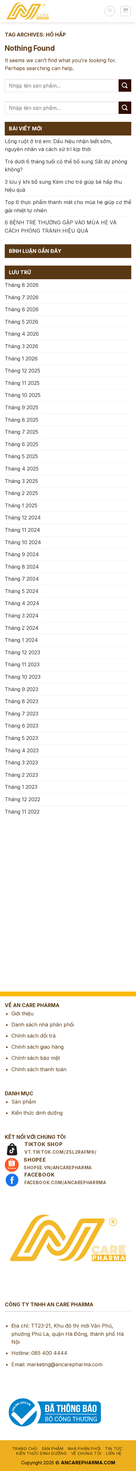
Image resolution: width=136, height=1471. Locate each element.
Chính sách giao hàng (37, 1047)
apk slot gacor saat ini (26, 907)
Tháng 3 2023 (21, 762)
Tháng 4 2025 (22, 468)
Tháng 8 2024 (22, 567)
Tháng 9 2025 (21, 407)
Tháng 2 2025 (21, 493)
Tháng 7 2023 (21, 713)
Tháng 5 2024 (22, 591)
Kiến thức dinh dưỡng (37, 1113)
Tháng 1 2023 (21, 787)
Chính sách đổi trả (33, 1035)
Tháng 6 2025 (21, 444)
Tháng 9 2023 (21, 689)
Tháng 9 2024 (22, 554)
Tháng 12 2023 (22, 652)
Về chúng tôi (86, 1453)
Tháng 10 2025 (22, 395)
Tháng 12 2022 (22, 799)
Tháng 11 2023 (22, 664)
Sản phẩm (23, 1101)
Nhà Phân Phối (84, 1448)
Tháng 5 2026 (21, 322)
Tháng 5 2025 (21, 456)
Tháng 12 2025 (22, 370)
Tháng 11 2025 (22, 383)
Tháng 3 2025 (21, 481)
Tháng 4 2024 (22, 603)
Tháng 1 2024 (21, 640)
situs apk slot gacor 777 (29, 877)
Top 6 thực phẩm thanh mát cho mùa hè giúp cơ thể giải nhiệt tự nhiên (68, 206)
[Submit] (125, 85)
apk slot (9, 848)
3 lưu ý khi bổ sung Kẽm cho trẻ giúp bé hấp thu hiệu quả (63, 186)
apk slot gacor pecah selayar (35, 892)
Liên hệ (113, 1453)
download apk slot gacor (29, 863)
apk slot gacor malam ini (29, 922)
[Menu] (109, 11)
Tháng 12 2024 (23, 517)
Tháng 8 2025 (21, 420)
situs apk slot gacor (23, 951)
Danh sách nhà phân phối (42, 1024)
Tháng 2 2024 (22, 628)
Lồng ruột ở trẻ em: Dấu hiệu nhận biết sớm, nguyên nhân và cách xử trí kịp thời (58, 145)
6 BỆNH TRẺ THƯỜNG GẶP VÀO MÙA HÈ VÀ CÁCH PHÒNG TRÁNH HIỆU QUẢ (61, 226)
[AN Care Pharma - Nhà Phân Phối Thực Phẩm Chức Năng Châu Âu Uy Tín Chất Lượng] (52, 11)
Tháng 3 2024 (22, 615)
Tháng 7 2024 (22, 579)
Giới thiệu (22, 1013)
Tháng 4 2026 (22, 334)
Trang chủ (25, 1448)
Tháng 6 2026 (22, 309)
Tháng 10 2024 (23, 542)
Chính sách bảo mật (35, 1058)
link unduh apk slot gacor (30, 936)
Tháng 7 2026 (22, 297)
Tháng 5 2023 (21, 738)
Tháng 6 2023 (21, 725)
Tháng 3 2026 (21, 346)
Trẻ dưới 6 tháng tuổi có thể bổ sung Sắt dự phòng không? (66, 165)
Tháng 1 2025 (21, 505)
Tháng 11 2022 (22, 811)
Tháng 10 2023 (22, 677)
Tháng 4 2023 (22, 750)
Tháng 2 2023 (21, 775)
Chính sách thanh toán (38, 1069)
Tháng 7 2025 (21, 432)
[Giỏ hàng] (126, 11)
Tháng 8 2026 (22, 285)
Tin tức (113, 1448)
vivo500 (9, 966)
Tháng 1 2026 (21, 358)
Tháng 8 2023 (21, 701)
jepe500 (9, 981)
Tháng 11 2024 (22, 530)
